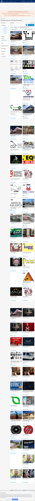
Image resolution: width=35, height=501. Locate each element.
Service (5, 33)
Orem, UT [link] (12, 85)
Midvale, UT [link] (24, 238)
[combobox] (5, 38)
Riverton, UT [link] (12, 450)
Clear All (12, 27)
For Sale (5, 27)
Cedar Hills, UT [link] (12, 150)
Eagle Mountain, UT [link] (25, 150)
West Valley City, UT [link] (25, 100)
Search (4, 18)
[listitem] (16, 38)
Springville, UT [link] (24, 362)
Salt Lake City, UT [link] (13, 71)
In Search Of (5, 29)
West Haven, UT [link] (12, 479)
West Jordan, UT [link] (12, 165)
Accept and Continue (15, 499)
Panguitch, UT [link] (24, 41)
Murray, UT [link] (24, 347)
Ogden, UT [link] (24, 70)
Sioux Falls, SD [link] (24, 435)
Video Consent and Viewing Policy (14, 496)
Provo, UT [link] (12, 347)
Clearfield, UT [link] (24, 392)
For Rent (5, 31)
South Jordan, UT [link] (25, 165)
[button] (8, 38)
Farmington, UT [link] (25, 283)
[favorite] (20, 44)
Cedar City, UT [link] (12, 42)
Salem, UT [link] (24, 224)
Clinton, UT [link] (24, 115)
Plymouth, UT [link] (24, 450)
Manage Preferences (8, 499)
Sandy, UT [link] (12, 223)
